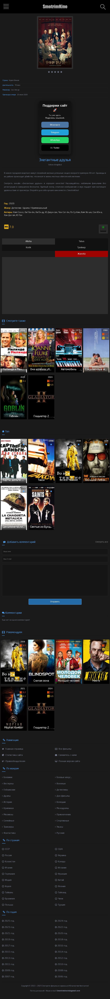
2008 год (62, 971)
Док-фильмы (63, 796)
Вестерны (9, 784)
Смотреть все (101, 542)
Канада (61, 862)
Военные (61, 784)
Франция (62, 874)
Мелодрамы (63, 808)
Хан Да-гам (9, 215)
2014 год (62, 952)
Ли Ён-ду (39, 212)
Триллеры (9, 827)
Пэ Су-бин (75, 212)
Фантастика (9, 833)
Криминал (9, 808)
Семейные (9, 821)
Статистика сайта (14, 755)
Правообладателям (15, 761)
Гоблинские (9, 790)
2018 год (62, 940)
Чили (60, 899)
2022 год (62, 927)
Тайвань (9, 893)
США (60, 849)
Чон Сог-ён (63, 212)
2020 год (62, 933)
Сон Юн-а (97, 212)
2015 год (9, 952)
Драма (26, 208)
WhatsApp (55, 140)
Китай (61, 880)
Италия (8, 868)
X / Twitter (54, 148)
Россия (8, 855)
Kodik (28, 248)
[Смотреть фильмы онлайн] (55, 2)
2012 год (62, 958)
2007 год (9, 977)
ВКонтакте (55, 125)
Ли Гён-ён (29, 212)
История (8, 802)
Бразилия (10, 899)
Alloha (28, 241)
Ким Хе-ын (86, 212)
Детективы (62, 790)
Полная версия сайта (69, 761)
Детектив (16, 208)
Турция (61, 905)
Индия (8, 880)
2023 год (9, 927)
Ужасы (60, 827)
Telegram (55, 132)
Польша (9, 905)
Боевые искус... (64, 777)
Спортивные (63, 821)
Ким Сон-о (18, 212)
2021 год (9, 933)
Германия (10, 874)
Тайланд (62, 893)
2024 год (62, 921)
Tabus (81, 241)
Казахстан (10, 862)
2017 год (9, 946)
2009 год (9, 971)
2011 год (9, 964)
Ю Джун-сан (51, 212)
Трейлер (81, 248)
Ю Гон (19, 215)
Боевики (8, 777)
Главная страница (14, 749)
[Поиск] (103, 7)
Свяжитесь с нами (67, 755)
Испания (62, 868)
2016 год (62, 946)
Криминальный (39, 208)
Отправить (55, 602)
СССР (7, 849)
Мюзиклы (8, 815)
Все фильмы (64, 749)
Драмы (7, 796)
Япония (61, 886)
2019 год (9, 940)
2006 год (62, 977)
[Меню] (6, 7)
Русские (61, 833)
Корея (8, 886)
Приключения (64, 815)
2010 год (62, 964)
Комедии (61, 802)
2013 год (9, 958)
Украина (62, 855)
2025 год (9, 921)
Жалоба (81, 254)
